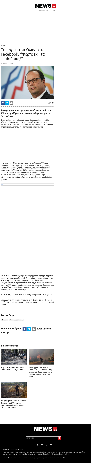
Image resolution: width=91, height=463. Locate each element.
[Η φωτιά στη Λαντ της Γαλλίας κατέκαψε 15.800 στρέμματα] (14, 357)
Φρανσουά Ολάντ (16, 320)
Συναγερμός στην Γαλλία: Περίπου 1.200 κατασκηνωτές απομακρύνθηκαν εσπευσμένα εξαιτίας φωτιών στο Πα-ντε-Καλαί (40, 372)
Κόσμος (3, 46)
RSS (64, 458)
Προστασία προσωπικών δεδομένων (46, 458)
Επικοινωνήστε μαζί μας (14, 458)
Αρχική (5, 458)
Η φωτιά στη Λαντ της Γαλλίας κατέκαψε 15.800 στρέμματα (12, 369)
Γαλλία (4, 320)
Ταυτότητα (59, 458)
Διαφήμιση (24, 458)
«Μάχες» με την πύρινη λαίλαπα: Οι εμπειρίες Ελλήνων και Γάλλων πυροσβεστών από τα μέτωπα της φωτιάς (13, 404)
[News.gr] (45, 6)
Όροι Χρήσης (32, 458)
